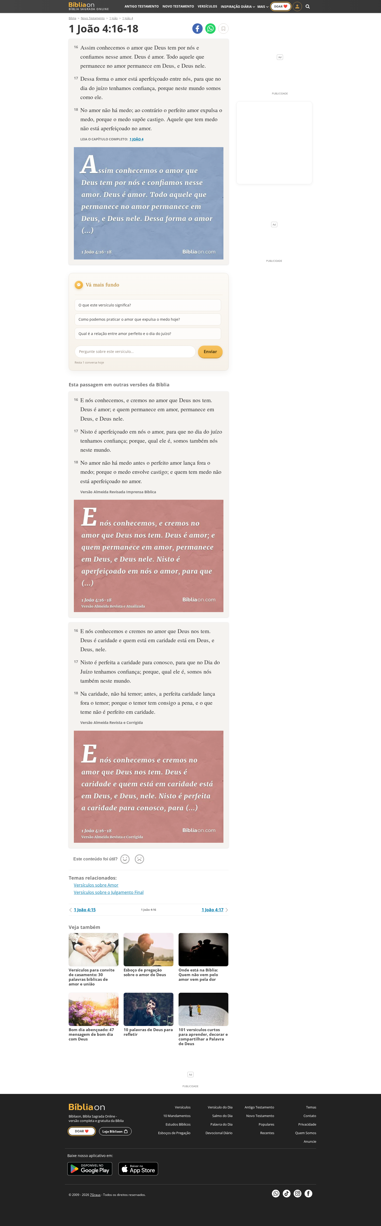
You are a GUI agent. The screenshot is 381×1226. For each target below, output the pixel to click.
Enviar (210, 351)
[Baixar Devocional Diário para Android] (89, 1169)
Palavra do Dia (221, 1124)
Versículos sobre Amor (96, 885)
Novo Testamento (178, 6)
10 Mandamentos (176, 1115)
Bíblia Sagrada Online (89, 9)
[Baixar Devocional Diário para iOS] (138, 1169)
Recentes (267, 1133)
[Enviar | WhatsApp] (210, 28)
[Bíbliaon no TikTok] (287, 1193)
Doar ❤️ (82, 1131)
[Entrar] (297, 6)
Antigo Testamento (142, 6)
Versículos (207, 6)
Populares (266, 1124)
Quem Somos (305, 1133)
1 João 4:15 (85, 910)
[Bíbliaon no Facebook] (308, 1193)
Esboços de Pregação (174, 1133)
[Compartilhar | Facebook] (197, 28)
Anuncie (310, 1141)
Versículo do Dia (220, 1107)
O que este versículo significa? (105, 305)
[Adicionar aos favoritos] (223, 28)
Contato (310, 1115)
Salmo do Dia (222, 1115)
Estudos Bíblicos (178, 1124)
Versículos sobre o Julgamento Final (109, 892)
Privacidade (307, 1124)
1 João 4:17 (212, 910)
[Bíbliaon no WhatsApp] (276, 1193)
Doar (280, 6)
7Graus (95, 1195)
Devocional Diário (219, 1133)
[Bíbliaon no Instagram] (297, 1193)
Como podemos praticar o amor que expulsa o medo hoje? (129, 319)
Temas (311, 1107)
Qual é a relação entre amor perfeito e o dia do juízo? (125, 333)
